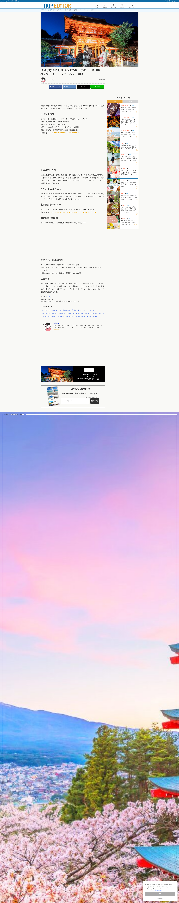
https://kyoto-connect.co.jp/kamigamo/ (65, 133)
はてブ (67, 86)
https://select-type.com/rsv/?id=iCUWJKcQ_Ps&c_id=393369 (73, 212)
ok (160, 893)
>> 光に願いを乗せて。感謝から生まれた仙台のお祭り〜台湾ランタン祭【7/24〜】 (70, 316)
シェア (53, 86)
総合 (130, 101)
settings (159, 898)
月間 (114, 101)
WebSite (56, 329)
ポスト (84, 86)
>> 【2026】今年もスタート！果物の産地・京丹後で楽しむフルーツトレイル (68, 310)
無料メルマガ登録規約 (90, 397)
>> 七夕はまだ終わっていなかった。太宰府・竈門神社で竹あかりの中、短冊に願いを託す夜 (73, 313)
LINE (98, 86)
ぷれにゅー (52, 80)
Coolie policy (158, 889)
